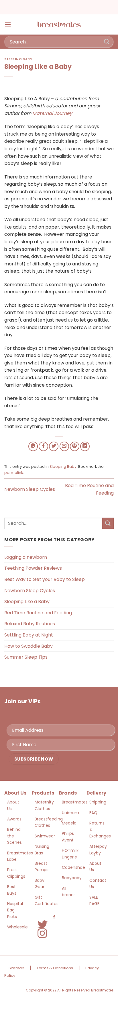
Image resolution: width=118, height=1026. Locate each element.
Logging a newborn (25, 557)
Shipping (97, 802)
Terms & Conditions (55, 968)
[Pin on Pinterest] (74, 446)
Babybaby (72, 878)
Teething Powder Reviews (33, 568)
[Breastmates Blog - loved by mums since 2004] (59, 24)
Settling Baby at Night (28, 635)
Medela (69, 823)
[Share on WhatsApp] (33, 446)
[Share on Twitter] (53, 446)
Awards (14, 819)
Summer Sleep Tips (26, 657)
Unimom (70, 813)
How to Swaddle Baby (28, 646)
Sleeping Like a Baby (27, 601)
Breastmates (75, 802)
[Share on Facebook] (43, 446)
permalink (13, 472)
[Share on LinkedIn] (85, 446)
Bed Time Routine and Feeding (38, 612)
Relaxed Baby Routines (29, 623)
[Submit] (107, 41)
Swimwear (45, 836)
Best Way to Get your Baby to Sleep (44, 579)
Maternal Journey (52, 113)
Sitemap (16, 968)
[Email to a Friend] (64, 446)
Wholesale (17, 927)
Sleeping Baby (18, 59)
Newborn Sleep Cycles (29, 489)
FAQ (93, 813)
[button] (7, 24)
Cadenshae (73, 867)
